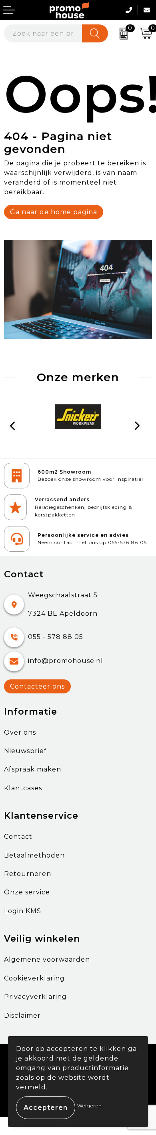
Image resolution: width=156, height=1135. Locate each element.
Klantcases (23, 788)
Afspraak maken (32, 769)
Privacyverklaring (35, 996)
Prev (16, 427)
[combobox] (43, 33)
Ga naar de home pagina (53, 212)
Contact (18, 836)
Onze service (27, 892)
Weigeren (89, 1106)
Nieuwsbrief (25, 751)
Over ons (20, 732)
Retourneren (27, 874)
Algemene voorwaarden (47, 959)
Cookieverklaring (34, 978)
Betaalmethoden (34, 855)
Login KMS (22, 911)
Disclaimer (22, 1015)
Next (140, 427)
